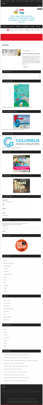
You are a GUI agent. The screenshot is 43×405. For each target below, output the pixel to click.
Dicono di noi (38, 1)
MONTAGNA (6, 285)
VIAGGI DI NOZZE (7, 303)
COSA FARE (11, 26)
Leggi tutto (25, 66)
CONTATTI (15, 401)
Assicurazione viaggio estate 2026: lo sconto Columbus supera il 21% (16, 357)
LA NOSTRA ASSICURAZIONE (12, 402)
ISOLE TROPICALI (7, 337)
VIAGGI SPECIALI (26, 26)
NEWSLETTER (9, 401)
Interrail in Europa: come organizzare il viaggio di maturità (14, 374)
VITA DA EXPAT (6, 311)
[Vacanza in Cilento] (21, 163)
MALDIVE (5, 332)
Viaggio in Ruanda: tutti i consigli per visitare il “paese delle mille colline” (17, 377)
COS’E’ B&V (3, 3)
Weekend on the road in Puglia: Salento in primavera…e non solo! (15, 380)
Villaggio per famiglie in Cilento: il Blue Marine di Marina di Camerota (16, 366)
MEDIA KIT (30, 402)
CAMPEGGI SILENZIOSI (8, 274)
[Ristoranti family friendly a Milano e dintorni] (11, 52)
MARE (5, 282)
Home (2, 1)
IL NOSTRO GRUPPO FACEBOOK (31, 401)
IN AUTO (5, 279)
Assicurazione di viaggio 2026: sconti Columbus (12, 369)
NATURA (38, 26)
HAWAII (5, 329)
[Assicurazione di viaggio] (21, 142)
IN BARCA (5, 277)
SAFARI (5, 290)
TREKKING (5, 288)
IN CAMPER (6, 268)
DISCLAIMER (35, 402)
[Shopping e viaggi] (21, 186)
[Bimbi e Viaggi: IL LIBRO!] (21, 95)
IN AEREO (32, 26)
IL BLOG (5, 314)
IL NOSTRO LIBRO (21, 401)
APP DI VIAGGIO (6, 319)
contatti (7, 1)
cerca (39, 5)
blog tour (19, 1)
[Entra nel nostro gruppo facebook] (21, 122)
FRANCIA (5, 340)
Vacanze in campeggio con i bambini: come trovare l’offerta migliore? (16, 354)
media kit (32, 1)
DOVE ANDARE (4, 26)
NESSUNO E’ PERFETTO (8, 317)
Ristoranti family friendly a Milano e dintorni (31, 53)
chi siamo (13, 1)
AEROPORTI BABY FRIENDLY (9, 263)
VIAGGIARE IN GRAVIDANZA (9, 308)
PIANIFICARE (18, 26)
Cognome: (4, 208)
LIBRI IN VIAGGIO (7, 300)
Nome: (3, 204)
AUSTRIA (5, 343)
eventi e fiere (26, 1)
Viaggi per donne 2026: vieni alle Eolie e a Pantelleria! (19, 29)
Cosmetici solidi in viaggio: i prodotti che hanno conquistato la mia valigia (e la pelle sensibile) (21, 360)
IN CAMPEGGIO (6, 271)
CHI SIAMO (25, 402)
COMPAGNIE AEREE (7, 266)
